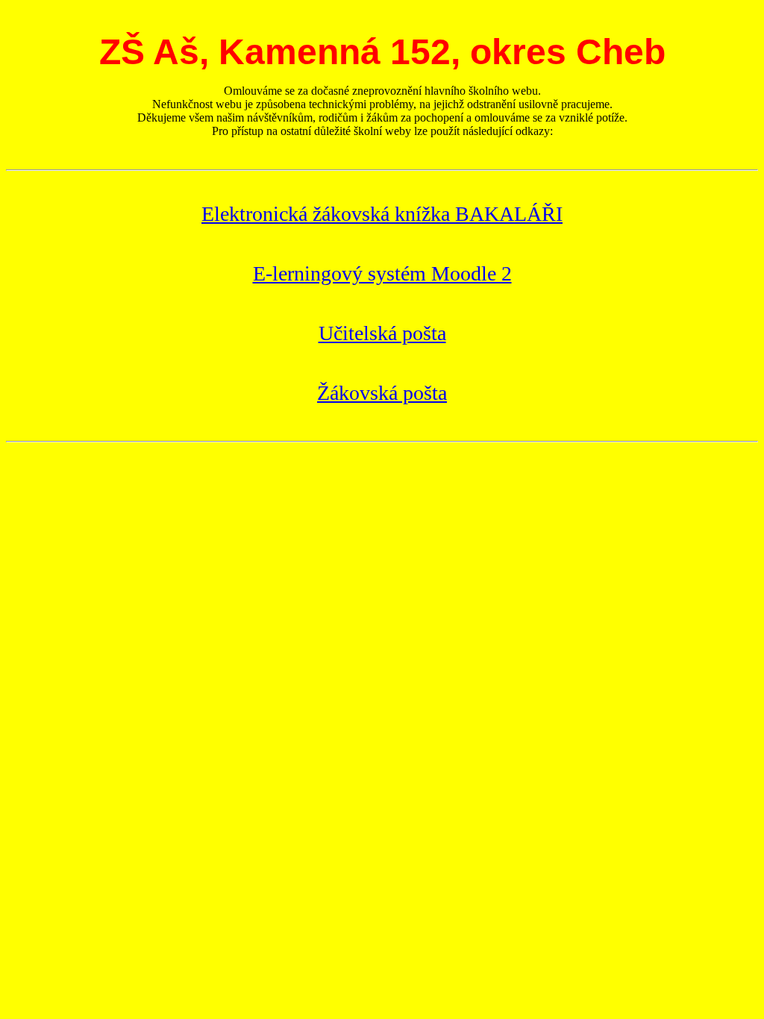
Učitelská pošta (382, 333)
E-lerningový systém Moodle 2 (382, 273)
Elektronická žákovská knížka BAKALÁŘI (382, 213)
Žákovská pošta (382, 392)
